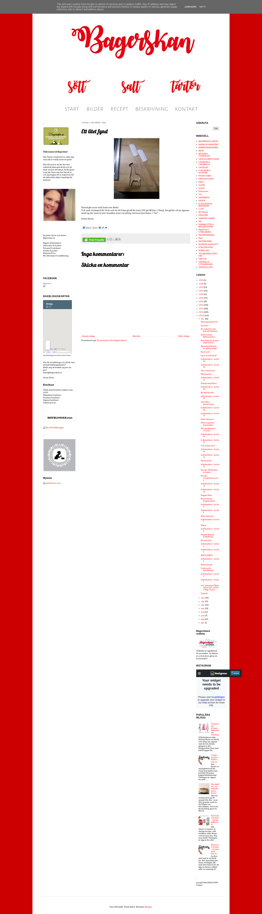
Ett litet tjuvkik (207, 392)
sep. (203, 605)
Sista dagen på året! (209, 322)
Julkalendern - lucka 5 (210, 545)
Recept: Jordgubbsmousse (209, 478)
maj (203, 619)
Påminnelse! (206, 374)
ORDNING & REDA (206, 218)
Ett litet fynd (206, 540)
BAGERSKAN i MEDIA (208, 141)
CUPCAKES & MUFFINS (204, 171)
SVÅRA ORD (203, 250)
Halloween (203, 191)
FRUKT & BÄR (204, 176)
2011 (201, 308)
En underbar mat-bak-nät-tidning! (209, 330)
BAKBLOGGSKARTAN (208, 144)
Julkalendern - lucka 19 (210, 397)
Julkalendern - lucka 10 (210, 490)
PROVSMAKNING (206, 235)
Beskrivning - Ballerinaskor (208, 336)
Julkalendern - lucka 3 (210, 560)
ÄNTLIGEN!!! (207, 555)
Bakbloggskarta (52, 355)
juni (203, 615)
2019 (201, 280)
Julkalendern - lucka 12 (210, 465)
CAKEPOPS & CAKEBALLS (204, 163)
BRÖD (201, 151)
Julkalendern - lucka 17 (210, 414)
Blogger (148, 907)
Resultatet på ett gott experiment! (210, 341)
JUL (200, 194)
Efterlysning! (206, 564)
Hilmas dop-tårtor (209, 383)
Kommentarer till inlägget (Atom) (112, 340)
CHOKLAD (203, 167)
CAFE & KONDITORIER (208, 159)
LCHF (201, 209)
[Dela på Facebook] (116, 239)
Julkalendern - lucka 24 (210, 360)
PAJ (200, 221)
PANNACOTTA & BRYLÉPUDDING (205, 225)
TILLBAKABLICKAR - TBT (208, 254)
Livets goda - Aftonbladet (207, 569)
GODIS (201, 188)
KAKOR (201, 200)
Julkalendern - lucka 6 (210, 530)
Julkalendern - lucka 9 (210, 505)
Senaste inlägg (88, 336)
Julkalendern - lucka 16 (210, 435)
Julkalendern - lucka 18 (210, 408)
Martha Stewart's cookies (208, 429)
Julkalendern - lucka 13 (210, 456)
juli (203, 612)
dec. (203, 319)
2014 (201, 298)
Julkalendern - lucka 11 (210, 484)
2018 (201, 283)
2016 (201, 291)
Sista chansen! (207, 419)
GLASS (201, 185)
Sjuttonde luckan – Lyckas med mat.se (215, 849)
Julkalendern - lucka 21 (210, 378)
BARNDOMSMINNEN (208, 147)
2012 (201, 305)
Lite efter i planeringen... (208, 403)
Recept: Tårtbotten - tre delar (209, 471)
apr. (203, 622)
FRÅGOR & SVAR (205, 179)
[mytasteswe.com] (51, 483)
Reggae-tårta (206, 495)
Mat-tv (203, 525)
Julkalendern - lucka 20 (210, 388)
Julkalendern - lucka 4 (210, 550)
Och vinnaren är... (209, 370)
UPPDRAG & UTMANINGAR (205, 263)
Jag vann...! (205, 325)
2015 (201, 294)
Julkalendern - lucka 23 (210, 366)
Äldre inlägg (183, 336)
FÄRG (201, 182)
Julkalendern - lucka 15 (210, 441)
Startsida (136, 336)
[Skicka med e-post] (107, 239)
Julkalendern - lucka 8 (210, 511)
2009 (201, 315)
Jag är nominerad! (209, 355)
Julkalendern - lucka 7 (210, 520)
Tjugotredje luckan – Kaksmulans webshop (215, 729)
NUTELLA (203, 212)
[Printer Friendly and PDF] (94, 240)
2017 (201, 287)
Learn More (190, 7)
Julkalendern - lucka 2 (210, 575)
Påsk (200, 238)
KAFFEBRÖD (204, 197)
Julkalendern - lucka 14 (210, 450)
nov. (203, 598)
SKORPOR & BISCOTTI (208, 244)
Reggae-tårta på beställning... (207, 535)
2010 (201, 312)
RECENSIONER (205, 241)
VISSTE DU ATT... (206, 267)
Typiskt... (205, 593)
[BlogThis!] (110, 239)
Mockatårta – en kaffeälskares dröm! (215, 788)
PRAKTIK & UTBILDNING (204, 231)
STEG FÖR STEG (205, 247)
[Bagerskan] (44, 286)
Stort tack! (205, 352)
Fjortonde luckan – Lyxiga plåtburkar (215, 820)
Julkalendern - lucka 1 (210, 580)
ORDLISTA (203, 215)
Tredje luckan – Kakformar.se (214, 758)
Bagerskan (47, 283)
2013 (201, 301)
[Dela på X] (113, 239)
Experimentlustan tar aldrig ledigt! (209, 347)
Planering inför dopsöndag (208, 424)
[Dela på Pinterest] (119, 239)
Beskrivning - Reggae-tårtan (208, 499)
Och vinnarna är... (208, 445)
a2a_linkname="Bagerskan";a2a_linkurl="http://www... (210, 587)
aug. (203, 608)
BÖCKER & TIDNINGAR (204, 155)
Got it (202, 7)
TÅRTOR (202, 259)
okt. (203, 601)
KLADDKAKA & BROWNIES (205, 205)
